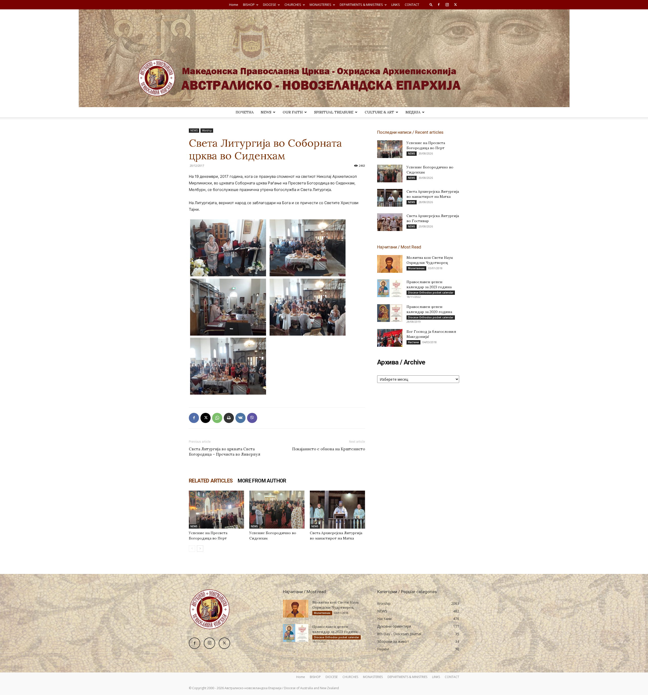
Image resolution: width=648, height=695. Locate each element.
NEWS (266, 112)
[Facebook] (438, 4)
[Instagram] (447, 4)
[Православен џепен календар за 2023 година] (389, 288)
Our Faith (293, 112)
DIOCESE (269, 4)
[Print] (229, 418)
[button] (431, 4)
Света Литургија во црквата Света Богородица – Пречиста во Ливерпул (224, 452)
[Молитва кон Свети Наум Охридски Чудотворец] (389, 264)
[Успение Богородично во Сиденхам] (277, 510)
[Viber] (252, 418)
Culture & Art (379, 112)
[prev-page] (192, 548)
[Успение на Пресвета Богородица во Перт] (216, 510)
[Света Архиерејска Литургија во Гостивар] (389, 222)
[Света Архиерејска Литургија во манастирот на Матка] (337, 510)
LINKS (395, 4)
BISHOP (249, 4)
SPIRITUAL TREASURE (333, 112)
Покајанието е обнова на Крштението (328, 449)
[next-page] (200, 548)
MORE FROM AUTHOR (262, 481)
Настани (413, 342)
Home (233, 4)
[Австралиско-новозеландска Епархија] (324, 58)
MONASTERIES (320, 4)
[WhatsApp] (217, 418)
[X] (455, 4)
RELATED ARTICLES (211, 481)
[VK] (240, 418)
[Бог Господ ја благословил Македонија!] (389, 338)
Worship (207, 130)
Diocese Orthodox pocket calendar (430, 292)
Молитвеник (416, 268)
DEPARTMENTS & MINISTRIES (361, 4)
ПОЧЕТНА (245, 112)
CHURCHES (293, 4)
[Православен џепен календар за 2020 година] (389, 313)
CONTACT (412, 4)
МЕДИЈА (413, 112)
